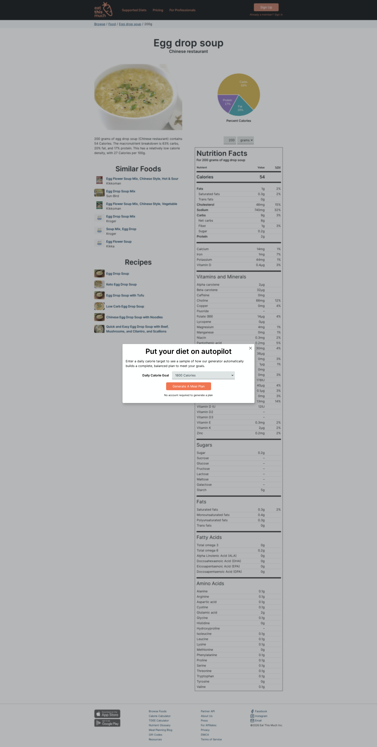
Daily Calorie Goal (155, 375)
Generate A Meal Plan (189, 386)
